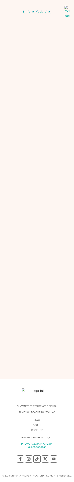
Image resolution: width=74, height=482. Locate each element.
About (37, 425)
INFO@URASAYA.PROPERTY (37, 444)
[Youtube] (53, 459)
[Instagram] (28, 459)
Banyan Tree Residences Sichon (37, 406)
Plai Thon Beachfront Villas (37, 412)
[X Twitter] (45, 459)
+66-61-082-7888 (37, 447)
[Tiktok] (37, 459)
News (37, 420)
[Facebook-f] (20, 459)
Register (37, 430)
